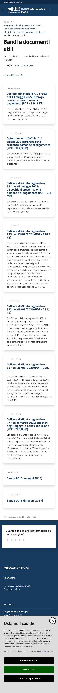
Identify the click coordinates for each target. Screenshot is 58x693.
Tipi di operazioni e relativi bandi (19, 28)
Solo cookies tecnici (29, 660)
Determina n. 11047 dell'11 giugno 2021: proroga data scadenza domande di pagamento (28, 143)
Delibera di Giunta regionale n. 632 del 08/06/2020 (29, 309)
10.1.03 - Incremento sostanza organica (22, 32)
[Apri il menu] (4, 10)
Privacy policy (49, 651)
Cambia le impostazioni (29, 678)
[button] (51, 10)
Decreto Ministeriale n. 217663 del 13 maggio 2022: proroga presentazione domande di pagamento (27, 98)
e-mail (14, 589)
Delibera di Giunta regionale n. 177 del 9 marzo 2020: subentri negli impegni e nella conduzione (28, 424)
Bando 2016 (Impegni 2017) (25, 500)
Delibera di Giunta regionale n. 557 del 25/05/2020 (29, 367)
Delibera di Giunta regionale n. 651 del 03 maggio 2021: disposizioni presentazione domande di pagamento (29, 189)
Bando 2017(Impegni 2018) (24, 478)
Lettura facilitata (11, 75)
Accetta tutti (29, 669)
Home (6, 22)
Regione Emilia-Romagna (13, 2)
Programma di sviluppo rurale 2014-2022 (23, 25)
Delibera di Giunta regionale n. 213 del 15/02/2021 (29, 234)
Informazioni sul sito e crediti (17, 585)
